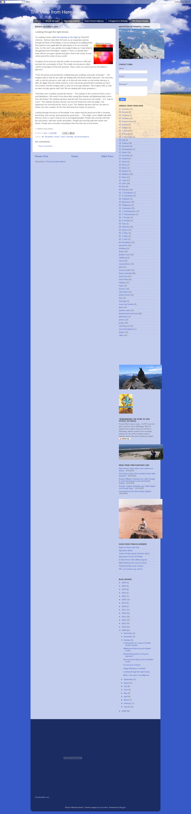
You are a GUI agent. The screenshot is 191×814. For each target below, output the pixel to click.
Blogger (122, 807)
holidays (122, 283)
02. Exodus (123, 112)
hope (121, 286)
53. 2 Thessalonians (127, 214)
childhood (123, 258)
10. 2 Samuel (124, 134)
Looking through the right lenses (136, 672)
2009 (124, 630)
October (127, 640)
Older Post (107, 156)
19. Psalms (123, 143)
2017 (124, 610)
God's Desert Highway (94, 21)
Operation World (125, 551)
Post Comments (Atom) (56, 162)
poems (121, 320)
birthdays (122, 248)
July (126, 686)
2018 (124, 606)
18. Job (122, 140)
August (127, 683)
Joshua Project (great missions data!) (134, 553)
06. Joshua (123, 125)
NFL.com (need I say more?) (131, 569)
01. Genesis (124, 109)
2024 (124, 586)
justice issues (124, 295)
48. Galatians (124, 199)
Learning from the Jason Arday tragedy (135, 491)
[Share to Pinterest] (73, 133)
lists (120, 298)
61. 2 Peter (123, 236)
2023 (124, 589)
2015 (124, 617)
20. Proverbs (124, 146)
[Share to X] (68, 133)
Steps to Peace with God (129, 547)
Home (38, 21)
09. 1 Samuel (124, 131)
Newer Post (41, 156)
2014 (124, 620)
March (127, 700)
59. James (123, 230)
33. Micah (123, 168)
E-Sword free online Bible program (133, 560)
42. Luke (122, 180)
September (128, 679)
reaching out (124, 326)
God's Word (124, 279)
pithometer (123, 317)
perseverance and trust (128, 314)
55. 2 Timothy (124, 221)
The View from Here (51, 12)
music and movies (126, 304)
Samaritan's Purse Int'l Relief (131, 557)
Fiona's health (124, 270)
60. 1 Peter (123, 233)
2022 (124, 593)
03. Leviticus (124, 115)
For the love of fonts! (131, 665)
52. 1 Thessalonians (127, 211)
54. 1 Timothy (124, 217)
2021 (124, 596)
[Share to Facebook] (71, 133)
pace (121, 307)
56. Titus (122, 224)
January (127, 707)
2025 (124, 583)
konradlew (104, 807)
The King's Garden (140, 21)
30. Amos (123, 165)
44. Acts (122, 187)
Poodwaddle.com (42, 797)
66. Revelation (48, 137)
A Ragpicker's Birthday (118, 21)
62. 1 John (123, 239)
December (128, 633)
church (121, 261)
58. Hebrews (124, 227)
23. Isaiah (123, 152)
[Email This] (63, 133)
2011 (124, 623)
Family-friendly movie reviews (131, 566)
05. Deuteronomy (126, 121)
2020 (124, 600)
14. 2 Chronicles (125, 137)
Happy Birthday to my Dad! (134, 668)
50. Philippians (125, 205)
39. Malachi (123, 171)
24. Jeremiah (124, 155)
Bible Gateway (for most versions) (133, 563)
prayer (121, 323)
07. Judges (123, 128)
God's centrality (67, 137)
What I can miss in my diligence (136, 675)
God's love (123, 276)
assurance (123, 245)
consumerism (124, 264)
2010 (124, 627)
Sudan (121, 332)
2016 (124, 613)
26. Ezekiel (123, 159)
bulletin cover (124, 255)
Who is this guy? (52, 21)
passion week (124, 310)
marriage (122, 301)
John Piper (123, 292)
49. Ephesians (125, 202)
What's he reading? (72, 21)
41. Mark (122, 177)
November (128, 637)
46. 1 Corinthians (126, 193)
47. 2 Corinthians (126, 196)
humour (122, 289)
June (126, 690)
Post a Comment (45, 146)
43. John (122, 183)
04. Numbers (124, 118)
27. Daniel (123, 162)
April (126, 697)
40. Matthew (124, 174)
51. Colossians (125, 208)
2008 (124, 711)
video (121, 335)
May (126, 693)
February (128, 703)
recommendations (81, 137)
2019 (124, 603)
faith (120, 267)
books (57, 137)
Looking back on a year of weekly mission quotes (137, 644)
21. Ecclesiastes (125, 149)
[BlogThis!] (66, 133)
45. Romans (124, 190)
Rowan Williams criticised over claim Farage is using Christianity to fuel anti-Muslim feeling (137, 481)
